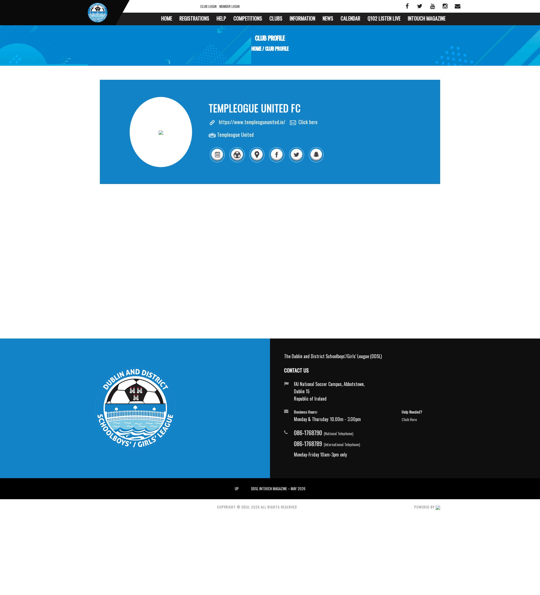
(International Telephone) (327, 444)
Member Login (229, 6)
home (256, 48)
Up (237, 488)
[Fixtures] (217, 161)
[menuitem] (167, 19)
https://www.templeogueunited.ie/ (252, 122)
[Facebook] (276, 161)
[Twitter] (296, 161)
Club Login (208, 6)
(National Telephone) (323, 433)
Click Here (409, 419)
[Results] (236, 161)
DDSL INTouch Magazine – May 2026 (278, 488)
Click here (308, 122)
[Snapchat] (316, 161)
